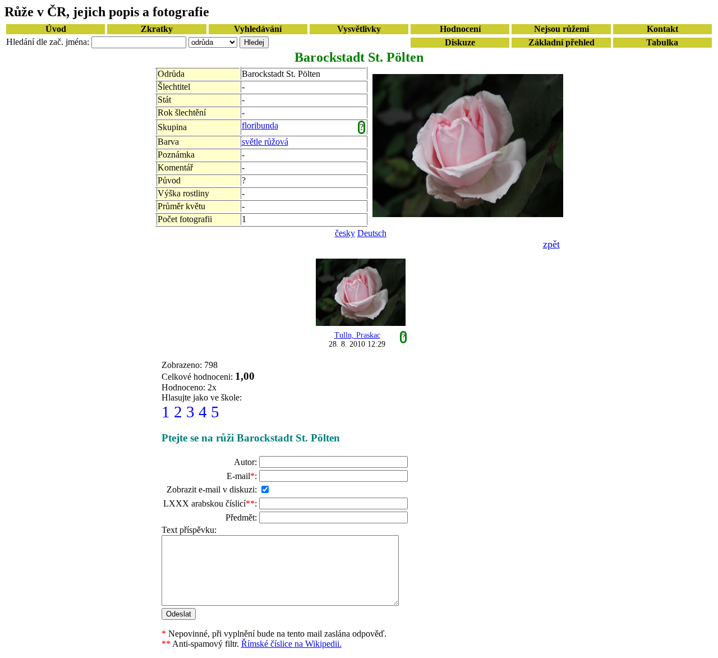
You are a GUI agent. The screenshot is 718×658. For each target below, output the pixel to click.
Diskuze (460, 42)
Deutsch (371, 233)
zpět (551, 244)
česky (345, 233)
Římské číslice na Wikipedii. (291, 643)
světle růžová (265, 141)
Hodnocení (460, 29)
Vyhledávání (258, 29)
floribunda (260, 125)
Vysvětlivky (359, 29)
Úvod (55, 29)
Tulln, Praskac (357, 335)
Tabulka (662, 42)
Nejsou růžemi (561, 29)
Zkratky (157, 29)
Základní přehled (561, 42)
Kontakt (662, 29)
